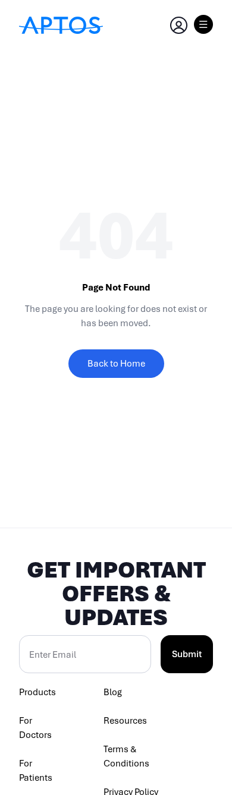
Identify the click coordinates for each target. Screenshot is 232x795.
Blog (113, 692)
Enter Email (52, 655)
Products (37, 692)
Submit (187, 654)
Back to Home (116, 364)
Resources (125, 721)
